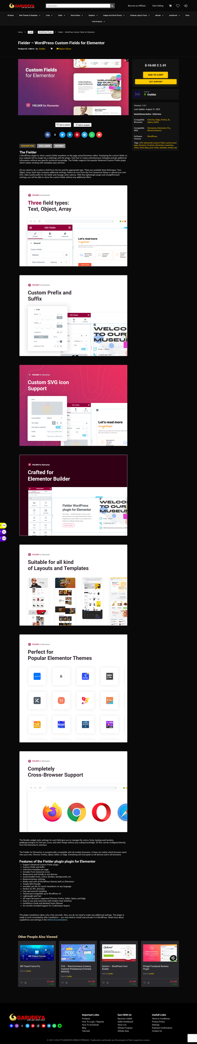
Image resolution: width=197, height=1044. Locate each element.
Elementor (152, 128)
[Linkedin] (49, 1026)
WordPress (152, 136)
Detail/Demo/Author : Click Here (147, 114)
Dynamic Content (146, 145)
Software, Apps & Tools (138, 15)
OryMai (42, 49)
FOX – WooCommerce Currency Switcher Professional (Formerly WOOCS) (76, 969)
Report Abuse (65, 49)
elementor (159, 145)
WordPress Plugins (46, 32)
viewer (170, 147)
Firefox (164, 120)
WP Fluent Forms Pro (30, 966)
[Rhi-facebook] (11, 1026)
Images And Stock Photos (112, 15)
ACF (141, 143)
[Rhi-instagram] (17, 1026)
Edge (157, 120)
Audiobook (173, 15)
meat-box (169, 145)
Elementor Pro (163, 128)
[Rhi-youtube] (44, 1026)
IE (169, 120)
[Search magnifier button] (112, 6)
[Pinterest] (33, 1026)
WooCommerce (154, 130)
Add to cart (155, 75)
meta (136, 147)
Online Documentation (57, 920)
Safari (156, 122)
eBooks (158, 15)
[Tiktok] (38, 1026)
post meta (154, 147)
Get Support (156, 82)
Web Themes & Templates (28, 15)
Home (20, 32)
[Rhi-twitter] (27, 1026)
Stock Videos (75, 15)
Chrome (151, 120)
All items (11, 15)
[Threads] (22, 1026)
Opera (150, 122)
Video (60, 15)
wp (175, 147)
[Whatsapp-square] (60, 1026)
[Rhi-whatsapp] (54, 1026)
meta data (144, 147)
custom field (158, 143)
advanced (148, 143)
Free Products (97, 22)
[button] (127, 60)
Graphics (92, 15)
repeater (163, 147)
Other (187, 15)
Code (48, 15)
